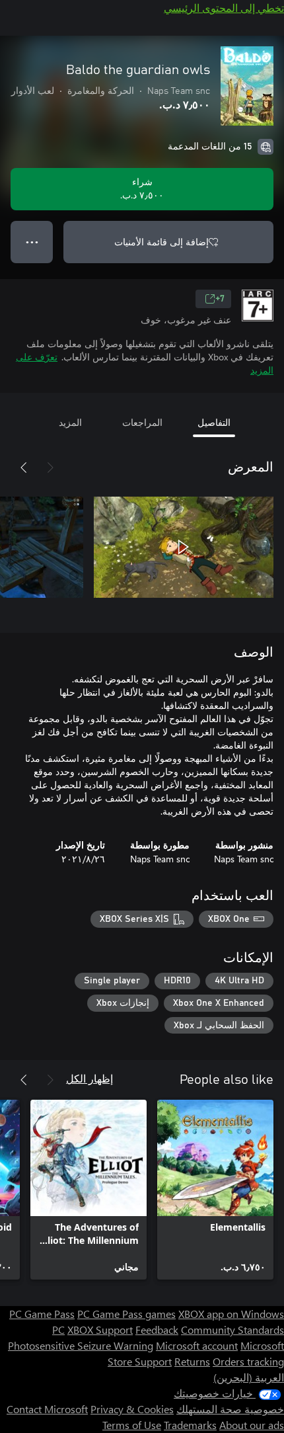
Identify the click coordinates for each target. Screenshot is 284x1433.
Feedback (156, 1329)
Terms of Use (131, 1425)
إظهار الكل (89, 1078)
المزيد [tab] (70, 422)
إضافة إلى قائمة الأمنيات (161, 241)
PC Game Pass (42, 1314)
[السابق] (50, 467)
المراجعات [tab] (142, 422)
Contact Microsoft (47, 1409)
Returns (192, 1361)
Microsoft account (197, 1345)
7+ (220, 299)
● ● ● (32, 241)
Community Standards (232, 1329)
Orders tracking (248, 1361)
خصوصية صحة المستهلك (230, 1409)
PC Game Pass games (126, 1314)
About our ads (251, 1425)
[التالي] (24, 467)
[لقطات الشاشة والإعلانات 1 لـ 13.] (183, 546)
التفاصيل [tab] (214, 422)
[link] (215, 1190)
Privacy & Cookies (132, 1409)
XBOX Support (100, 1329)
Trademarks (190, 1425)
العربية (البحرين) (248, 1377)
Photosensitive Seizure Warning (80, 1345)
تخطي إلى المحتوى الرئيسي (224, 8)
